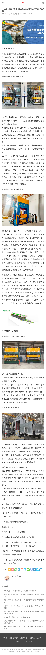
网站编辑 (18, 576)
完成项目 (16, 14)
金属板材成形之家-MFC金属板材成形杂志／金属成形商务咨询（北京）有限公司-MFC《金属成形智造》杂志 (23, 3)
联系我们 (17, 642)
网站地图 (37, 651)
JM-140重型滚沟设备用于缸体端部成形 (17, 617)
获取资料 (29, 642)
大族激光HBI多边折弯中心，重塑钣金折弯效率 (20, 591)
